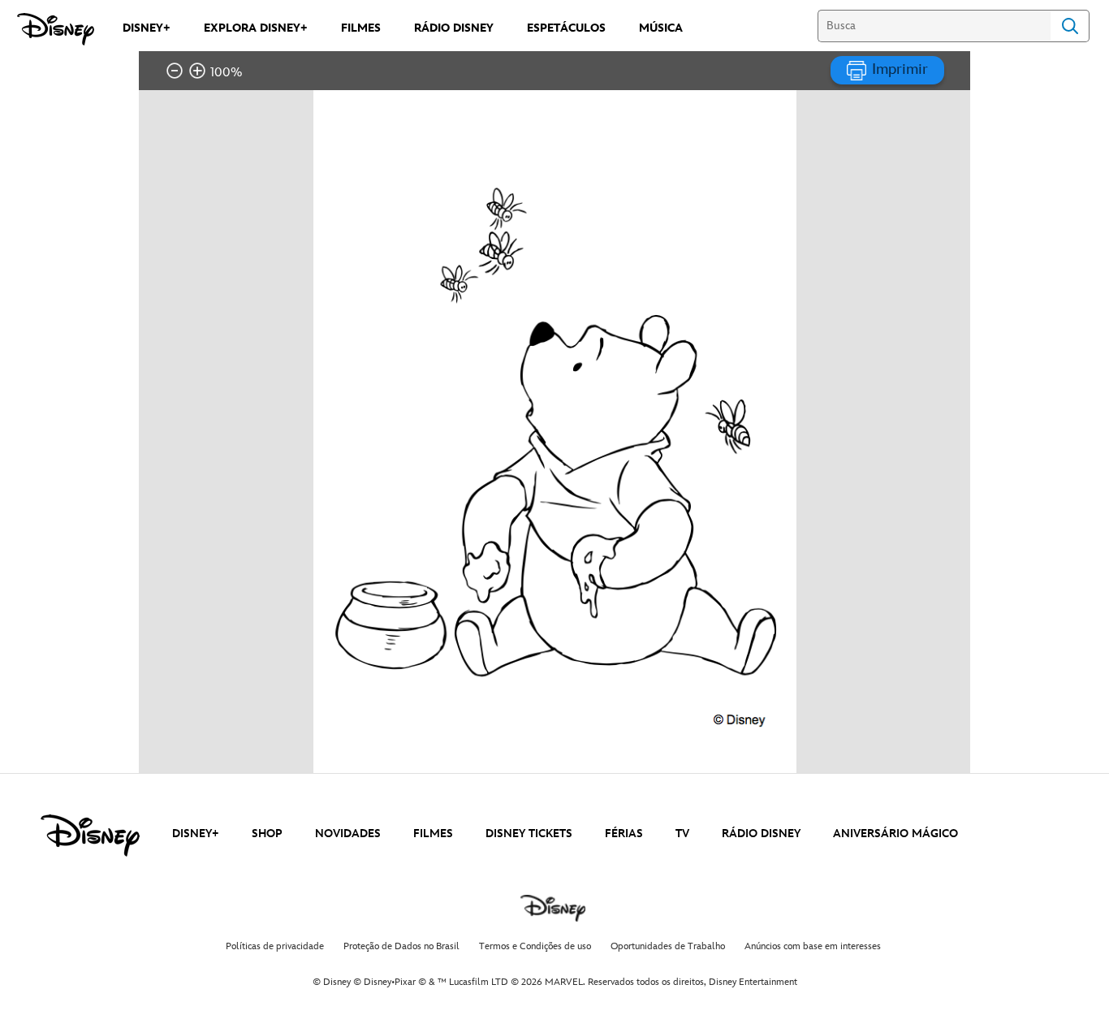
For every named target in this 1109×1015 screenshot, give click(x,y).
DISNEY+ (195, 833)
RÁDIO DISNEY (761, 833)
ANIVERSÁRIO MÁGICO (895, 833)
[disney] (90, 835)
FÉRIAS (624, 833)
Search (1070, 26)
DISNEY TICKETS (528, 833)
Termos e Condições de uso (535, 946)
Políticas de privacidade (275, 946)
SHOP (267, 833)
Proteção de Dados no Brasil (401, 946)
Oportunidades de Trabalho (668, 946)
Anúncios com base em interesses (812, 946)
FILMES (433, 833)
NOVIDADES (348, 833)
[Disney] (55, 29)
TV (682, 833)
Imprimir (898, 69)
